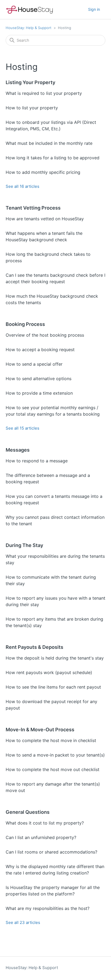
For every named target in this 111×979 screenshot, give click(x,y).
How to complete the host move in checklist (51, 740)
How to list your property (32, 107)
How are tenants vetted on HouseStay (45, 218)
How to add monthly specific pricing (43, 172)
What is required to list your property (44, 93)
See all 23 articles (23, 922)
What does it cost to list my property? (45, 823)
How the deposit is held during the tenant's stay (55, 658)
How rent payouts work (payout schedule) (49, 672)
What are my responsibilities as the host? (47, 908)
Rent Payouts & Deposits (34, 647)
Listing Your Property (30, 82)
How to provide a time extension (39, 393)
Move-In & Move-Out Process (40, 729)
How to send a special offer (34, 364)
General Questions (28, 812)
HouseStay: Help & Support (28, 28)
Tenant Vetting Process (33, 208)
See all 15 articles (22, 428)
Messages (18, 450)
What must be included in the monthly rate (49, 143)
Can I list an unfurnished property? (41, 837)
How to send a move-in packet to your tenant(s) (55, 755)
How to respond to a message (37, 460)
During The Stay (24, 545)
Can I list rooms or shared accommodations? (51, 852)
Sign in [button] (94, 9)
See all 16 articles (22, 186)
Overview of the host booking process (45, 335)
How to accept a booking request (40, 349)
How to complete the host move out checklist (52, 769)
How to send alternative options (38, 378)
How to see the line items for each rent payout (53, 687)
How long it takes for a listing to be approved (52, 157)
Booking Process (25, 324)
